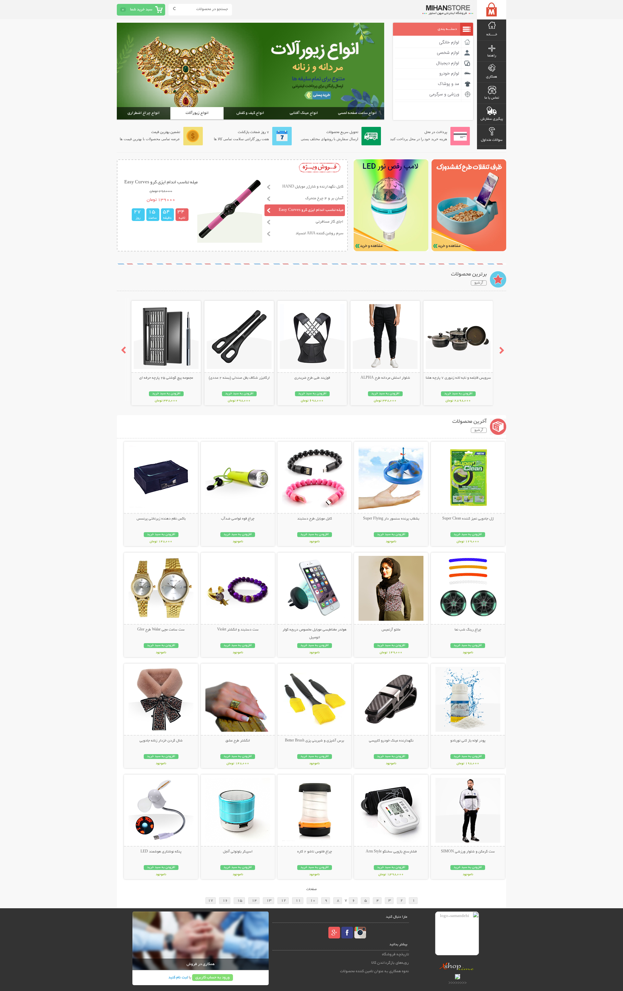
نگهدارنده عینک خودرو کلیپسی (391, 741)
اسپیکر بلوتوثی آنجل (237, 852)
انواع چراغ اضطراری (144, 113)
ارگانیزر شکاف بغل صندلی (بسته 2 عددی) (239, 378)
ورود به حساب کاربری (212, 977)
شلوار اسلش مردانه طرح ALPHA (385, 378)
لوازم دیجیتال (447, 63)
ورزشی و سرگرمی (444, 94)
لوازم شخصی (448, 52)
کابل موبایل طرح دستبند (314, 519)
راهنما (491, 56)
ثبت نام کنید (178, 977)
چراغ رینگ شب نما (468, 630)
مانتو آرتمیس (391, 630)
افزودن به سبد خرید (458, 394)
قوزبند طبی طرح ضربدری (312, 378)
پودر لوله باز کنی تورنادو (467, 741)
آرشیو (478, 283)
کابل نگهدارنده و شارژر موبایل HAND (312, 187)
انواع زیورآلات (197, 113)
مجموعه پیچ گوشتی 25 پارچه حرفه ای (166, 378)
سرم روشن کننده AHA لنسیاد (319, 233)
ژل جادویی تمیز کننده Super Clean (468, 519)
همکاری (491, 77)
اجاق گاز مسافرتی (329, 222)
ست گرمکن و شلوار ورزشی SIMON (468, 852)
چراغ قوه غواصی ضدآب (237, 519)
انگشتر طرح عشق (238, 741)
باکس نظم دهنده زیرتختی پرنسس (161, 519)
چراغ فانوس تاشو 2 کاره (314, 852)
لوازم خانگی (449, 42)
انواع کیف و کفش (250, 113)
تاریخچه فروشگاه (395, 954)
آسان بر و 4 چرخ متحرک (324, 198)
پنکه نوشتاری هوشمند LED (160, 852)
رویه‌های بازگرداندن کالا (390, 963)
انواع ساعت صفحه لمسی (357, 113)
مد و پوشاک (448, 84)
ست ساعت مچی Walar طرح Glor (161, 630)
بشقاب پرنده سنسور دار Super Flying (391, 519)
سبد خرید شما (141, 9)
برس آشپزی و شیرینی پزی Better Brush (314, 741)
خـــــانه (491, 35)
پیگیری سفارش (492, 119)
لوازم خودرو (449, 73)
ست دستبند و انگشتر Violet (238, 630)
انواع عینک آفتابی (304, 113)
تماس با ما (491, 98)
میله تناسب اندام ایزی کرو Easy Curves (311, 210)
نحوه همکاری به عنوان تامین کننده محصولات (374, 971)
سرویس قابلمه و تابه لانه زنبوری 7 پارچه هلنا (458, 378)
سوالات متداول (492, 140)
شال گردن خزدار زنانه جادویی (161, 741)
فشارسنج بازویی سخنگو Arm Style (391, 852)
